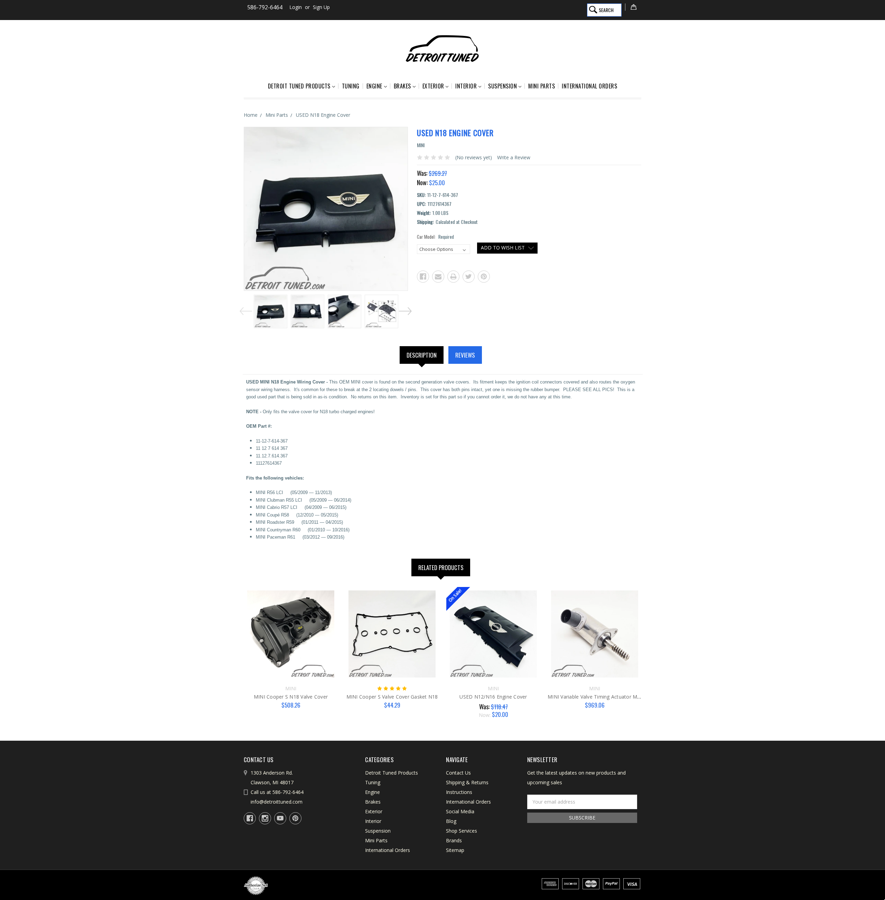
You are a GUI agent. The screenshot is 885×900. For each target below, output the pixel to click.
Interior (466, 86)
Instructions (459, 792)
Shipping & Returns (467, 782)
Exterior (433, 86)
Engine (374, 86)
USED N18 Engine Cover (323, 115)
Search (606, 9)
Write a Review (513, 157)
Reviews (465, 355)
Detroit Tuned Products (299, 86)
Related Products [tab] (441, 567)
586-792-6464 (264, 7)
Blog (451, 821)
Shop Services (461, 830)
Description (422, 355)
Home (251, 115)
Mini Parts (541, 86)
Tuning (351, 86)
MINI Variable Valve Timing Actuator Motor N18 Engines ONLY (620, 696)
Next (406, 310)
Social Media (460, 811)
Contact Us (458, 772)
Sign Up (321, 7)
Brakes (402, 86)
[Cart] (633, 7)
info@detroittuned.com (276, 801)
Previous (244, 310)
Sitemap (455, 850)
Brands (454, 840)
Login (295, 7)
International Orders (589, 86)
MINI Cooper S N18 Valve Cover (291, 696)
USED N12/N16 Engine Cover (493, 696)
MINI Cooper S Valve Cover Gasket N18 (392, 696)
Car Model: (435, 237)
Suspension (502, 86)
